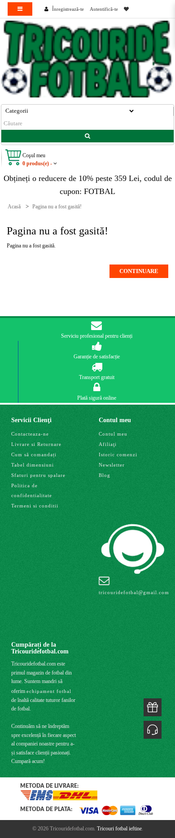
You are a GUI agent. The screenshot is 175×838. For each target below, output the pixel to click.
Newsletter (112, 465)
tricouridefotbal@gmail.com (134, 592)
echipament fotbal (48, 691)
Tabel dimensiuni (32, 465)
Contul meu (113, 434)
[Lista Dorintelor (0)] (126, 9)
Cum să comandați (34, 454)
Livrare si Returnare (36, 444)
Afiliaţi (108, 444)
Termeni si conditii (34, 505)
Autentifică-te (104, 9)
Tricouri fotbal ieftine (119, 828)
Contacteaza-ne (30, 434)
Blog (104, 475)
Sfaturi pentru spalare (38, 475)
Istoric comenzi (118, 454)
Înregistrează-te (68, 9)
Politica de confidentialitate (31, 490)
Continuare (138, 271)
